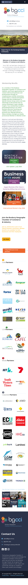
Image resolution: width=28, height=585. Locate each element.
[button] (25, 2)
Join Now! (6, 239)
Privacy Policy (5, 575)
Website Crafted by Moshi (17, 575)
